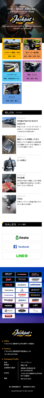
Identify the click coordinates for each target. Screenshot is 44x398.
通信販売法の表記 (29, 387)
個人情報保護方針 (15, 387)
